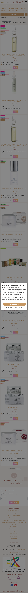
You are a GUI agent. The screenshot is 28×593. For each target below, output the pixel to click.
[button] (14, 307)
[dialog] (14, 296)
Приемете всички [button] (14, 304)
